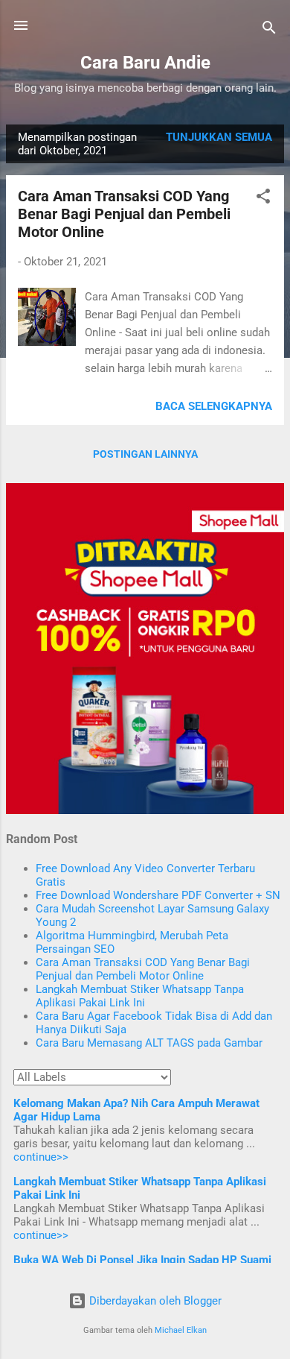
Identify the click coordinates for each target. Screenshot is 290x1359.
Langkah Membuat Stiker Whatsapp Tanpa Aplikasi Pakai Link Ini (140, 996)
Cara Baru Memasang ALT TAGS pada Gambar (149, 1043)
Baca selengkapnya (213, 406)
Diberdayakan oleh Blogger (154, 1301)
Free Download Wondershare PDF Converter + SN (158, 895)
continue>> (40, 1157)
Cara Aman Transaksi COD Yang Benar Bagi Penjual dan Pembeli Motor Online (124, 214)
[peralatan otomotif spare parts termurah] (145, 810)
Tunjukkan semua (219, 137)
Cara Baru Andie (145, 62)
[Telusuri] (269, 30)
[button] (263, 198)
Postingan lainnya (145, 454)
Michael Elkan (181, 1330)
